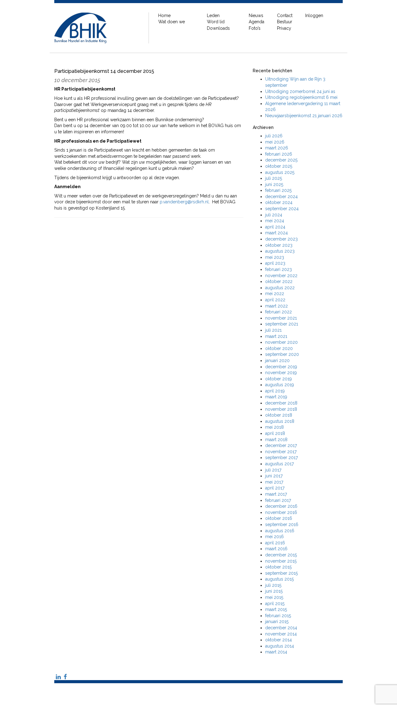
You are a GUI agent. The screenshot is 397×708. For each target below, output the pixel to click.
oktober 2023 (278, 245)
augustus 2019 (279, 384)
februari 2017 (278, 500)
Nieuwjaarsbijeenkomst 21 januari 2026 (303, 115)
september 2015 (281, 573)
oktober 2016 (278, 518)
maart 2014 (276, 651)
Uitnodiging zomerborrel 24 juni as (300, 91)
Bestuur (284, 21)
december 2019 (281, 366)
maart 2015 (276, 609)
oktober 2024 (278, 202)
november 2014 (281, 633)
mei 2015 (274, 597)
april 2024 (275, 226)
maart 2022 (276, 305)
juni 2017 (274, 475)
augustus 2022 (280, 287)
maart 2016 (276, 548)
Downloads (218, 28)
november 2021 (281, 318)
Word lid (216, 21)
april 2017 (274, 487)
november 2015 (281, 561)
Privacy (284, 28)
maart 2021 (276, 336)
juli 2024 (273, 214)
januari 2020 (277, 360)
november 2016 (281, 512)
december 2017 (281, 445)
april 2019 (275, 390)
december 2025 (281, 159)
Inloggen (314, 15)
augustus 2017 (279, 463)
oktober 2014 (278, 639)
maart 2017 (276, 494)
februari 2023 (278, 269)
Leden (213, 15)
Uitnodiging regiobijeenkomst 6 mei (301, 97)
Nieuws (256, 15)
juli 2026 (274, 135)
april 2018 (275, 433)
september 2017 (281, 457)
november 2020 (281, 342)
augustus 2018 (279, 421)
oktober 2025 (278, 166)
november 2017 (281, 451)
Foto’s (255, 28)
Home (164, 15)
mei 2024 (274, 220)
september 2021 (281, 323)
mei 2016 (274, 536)
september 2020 (282, 354)
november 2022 (281, 275)
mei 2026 (274, 141)
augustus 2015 (279, 579)
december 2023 (281, 239)
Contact (284, 15)
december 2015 (281, 554)
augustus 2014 (279, 646)
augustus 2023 (280, 251)
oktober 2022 (278, 281)
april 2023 (275, 263)
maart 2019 (276, 396)
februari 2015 (278, 615)
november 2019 (281, 372)
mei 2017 (274, 482)
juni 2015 (274, 591)
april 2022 (275, 299)
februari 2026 (278, 154)
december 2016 (281, 506)
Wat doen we (171, 21)
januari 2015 (276, 621)
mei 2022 (274, 293)
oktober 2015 (278, 566)
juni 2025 (274, 184)
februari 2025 (278, 190)
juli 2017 (273, 469)
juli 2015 (273, 585)
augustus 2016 (279, 530)
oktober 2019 (278, 378)
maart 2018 (276, 439)
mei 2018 (274, 427)
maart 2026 (276, 147)
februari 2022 (278, 311)
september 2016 (281, 524)
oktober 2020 (279, 348)
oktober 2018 (278, 415)
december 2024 (281, 196)
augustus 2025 (279, 172)
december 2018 (281, 402)
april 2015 (274, 603)
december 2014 (281, 627)
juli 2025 (273, 178)
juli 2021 (273, 330)
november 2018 (281, 409)
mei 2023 (274, 257)
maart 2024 (276, 232)
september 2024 (282, 208)
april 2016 (275, 542)
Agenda (256, 21)
